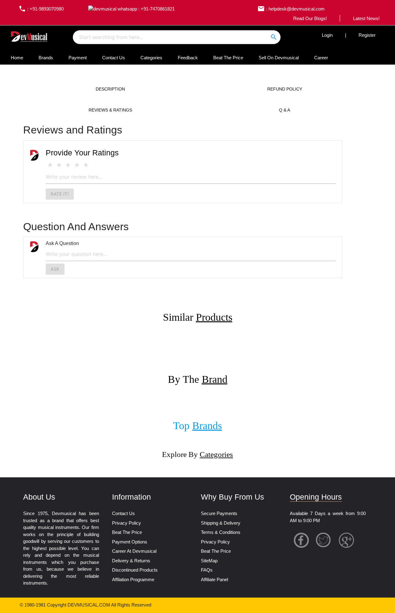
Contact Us (113, 57)
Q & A (284, 110)
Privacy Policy (126, 523)
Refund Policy (284, 89)
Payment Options (129, 541)
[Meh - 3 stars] (68, 165)
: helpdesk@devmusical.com (291, 9)
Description (110, 89)
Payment (78, 57)
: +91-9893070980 (41, 9)
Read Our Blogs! (310, 18)
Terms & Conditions (220, 532)
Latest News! (366, 18)
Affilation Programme (133, 579)
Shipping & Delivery (220, 523)
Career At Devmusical (134, 551)
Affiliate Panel (214, 579)
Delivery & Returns (131, 560)
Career (321, 57)
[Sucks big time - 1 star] (50, 165)
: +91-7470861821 (156, 8)
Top (197, 425)
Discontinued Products (135, 570)
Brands (46, 57)
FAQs (207, 570)
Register (367, 35)
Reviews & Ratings (110, 110)
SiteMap (209, 560)
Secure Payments (219, 513)
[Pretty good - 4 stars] (77, 165)
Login (327, 35)
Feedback (188, 57)
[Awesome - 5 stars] (85, 165)
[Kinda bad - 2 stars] (59, 165)
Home (17, 57)
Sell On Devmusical (279, 57)
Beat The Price (228, 57)
